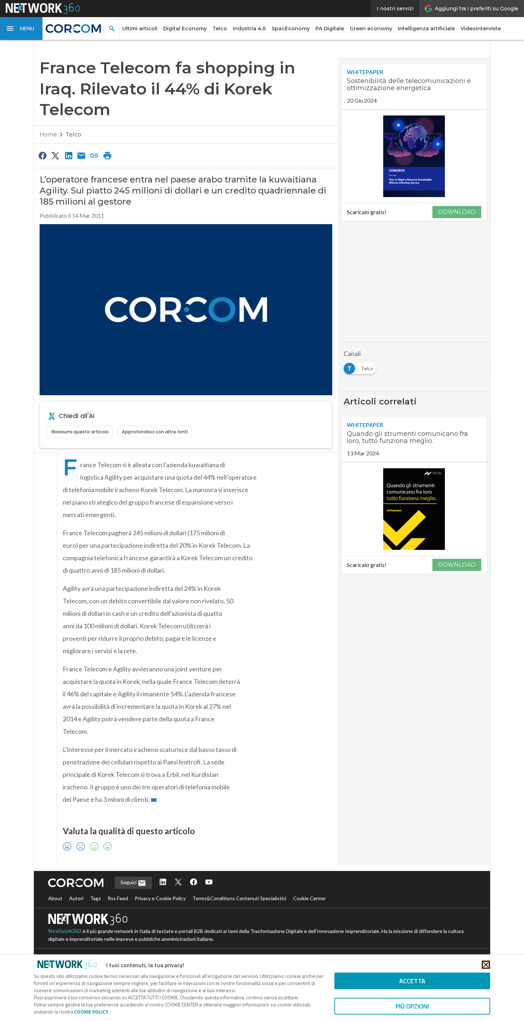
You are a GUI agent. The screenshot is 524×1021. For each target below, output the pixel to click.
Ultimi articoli (140, 28)
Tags (95, 898)
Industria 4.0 (249, 28)
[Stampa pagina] (107, 155)
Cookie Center (309, 898)
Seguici (129, 882)
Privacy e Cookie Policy (160, 898)
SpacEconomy (291, 28)
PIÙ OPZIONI (412, 1006)
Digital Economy (185, 28)
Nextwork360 (65, 931)
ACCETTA (412, 981)
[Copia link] (94, 155)
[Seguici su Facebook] (193, 883)
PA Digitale (329, 28)
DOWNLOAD (457, 211)
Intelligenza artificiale (426, 28)
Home (48, 134)
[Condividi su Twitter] (55, 155)
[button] (21, 28)
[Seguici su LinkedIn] (163, 883)
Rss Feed (118, 898)
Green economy (371, 28)
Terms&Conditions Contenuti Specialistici (239, 898)
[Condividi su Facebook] (42, 155)
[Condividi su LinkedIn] (68, 155)
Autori (76, 898)
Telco (219, 28)
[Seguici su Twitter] (178, 883)
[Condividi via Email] (81, 155)
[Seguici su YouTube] (209, 883)
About (55, 898)
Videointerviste (481, 28)
